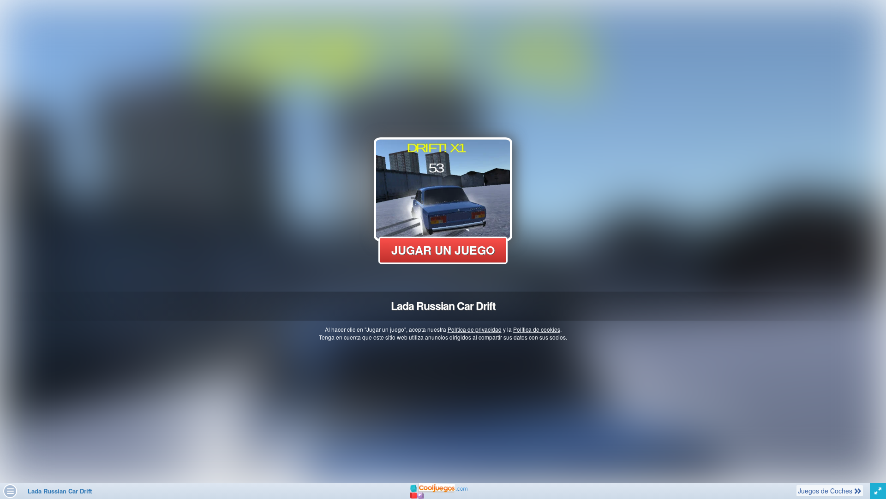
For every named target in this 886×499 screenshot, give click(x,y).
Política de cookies (536, 329)
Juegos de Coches (825, 490)
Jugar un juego (443, 250)
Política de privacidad (475, 329)
